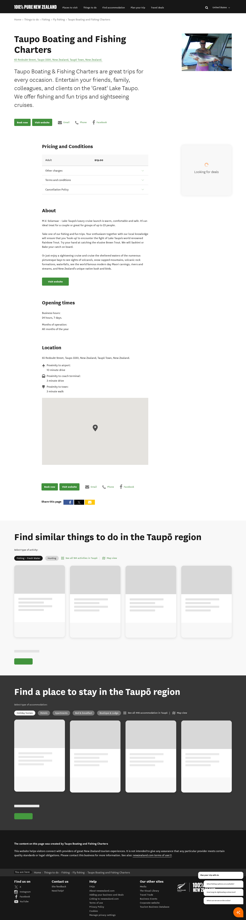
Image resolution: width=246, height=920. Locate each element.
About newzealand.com (101, 890)
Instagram (25, 891)
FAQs (92, 886)
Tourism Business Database (154, 906)
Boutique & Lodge (109, 713)
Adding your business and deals (106, 894)
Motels (44, 713)
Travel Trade (146, 894)
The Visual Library (149, 890)
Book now (22, 122)
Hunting (52, 558)
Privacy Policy (96, 906)
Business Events (148, 898)
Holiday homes (25, 713)
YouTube (24, 901)
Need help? (58, 890)
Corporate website (150, 902)
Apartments (61, 713)
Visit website (42, 122)
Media (143, 886)
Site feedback (59, 886)
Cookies (93, 911)
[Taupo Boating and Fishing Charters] (207, 52)
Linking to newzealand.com (104, 898)
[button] (69, 7)
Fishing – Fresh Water (28, 558)
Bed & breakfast (83, 713)
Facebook (24, 896)
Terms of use (96, 902)
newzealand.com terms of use (152, 855)
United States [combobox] (220, 7)
